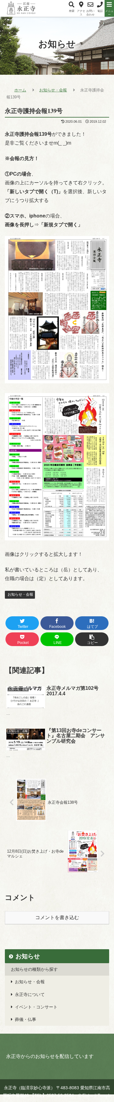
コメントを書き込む (57, 917)
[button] (94, 746)
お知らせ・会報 (20, 594)
